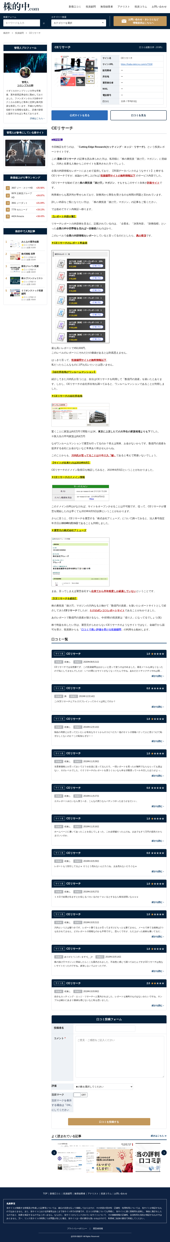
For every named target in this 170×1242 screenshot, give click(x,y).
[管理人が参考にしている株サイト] (25, 153)
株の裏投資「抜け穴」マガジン (111, 202)
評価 (54, 1085)
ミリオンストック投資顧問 (32, 292)
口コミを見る (138, 115)
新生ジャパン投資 (30, 266)
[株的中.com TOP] (21, 6)
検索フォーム (9, 17)
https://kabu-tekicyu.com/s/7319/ (137, 64)
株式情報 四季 (28, 254)
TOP (45, 1193)
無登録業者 (106, 6)
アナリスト (124, 6)
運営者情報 (98, 1228)
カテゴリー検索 (58, 17)
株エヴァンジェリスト (32, 278)
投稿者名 (59, 1027)
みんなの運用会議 (30, 241)
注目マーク (58, 1094)
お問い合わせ (159, 6)
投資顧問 (91, 6)
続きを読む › (158, 676)
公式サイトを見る (80, 115)
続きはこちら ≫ (159, 1135)
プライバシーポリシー (77, 1228)
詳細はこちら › (37, 118)
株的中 (6, 33)
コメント (60, 1038)
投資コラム (141, 6)
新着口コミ (75, 6)
